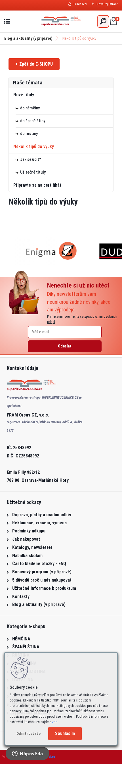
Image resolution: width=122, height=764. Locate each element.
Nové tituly (23, 94)
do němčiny (30, 108)
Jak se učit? (30, 159)
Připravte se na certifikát (37, 185)
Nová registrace (107, 4)
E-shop (34, 64)
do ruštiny (29, 133)
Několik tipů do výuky (33, 146)
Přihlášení (80, 4)
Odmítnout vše (28, 733)
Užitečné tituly (33, 172)
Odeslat (64, 346)
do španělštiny (32, 120)
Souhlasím (65, 733)
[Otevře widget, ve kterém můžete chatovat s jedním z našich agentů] (27, 754)
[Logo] (61, 21)
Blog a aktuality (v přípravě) (28, 38)
